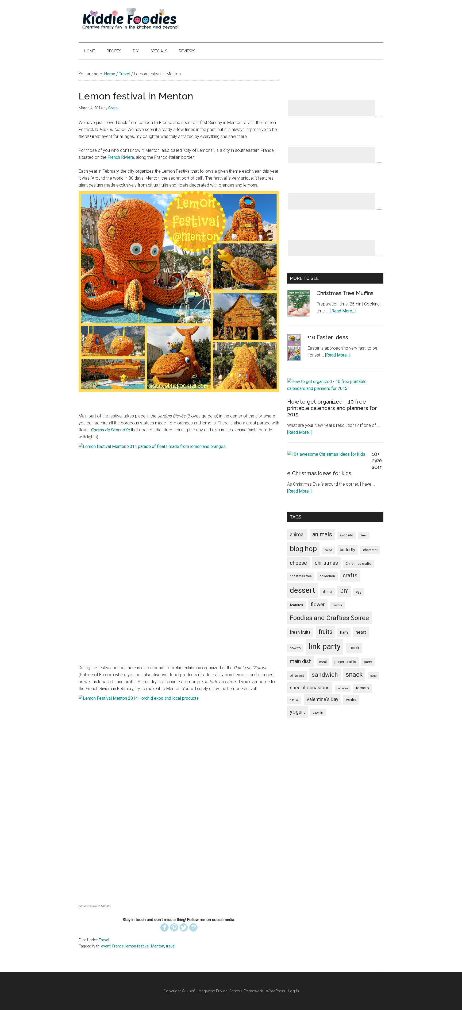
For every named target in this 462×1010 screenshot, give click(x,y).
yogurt (297, 712)
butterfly (347, 549)
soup (373, 676)
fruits (325, 631)
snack (354, 674)
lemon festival (137, 946)
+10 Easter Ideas (327, 337)
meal (323, 662)
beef (364, 535)
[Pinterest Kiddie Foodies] (174, 933)
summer (342, 688)
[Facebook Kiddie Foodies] (164, 933)
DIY (344, 591)
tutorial (294, 700)
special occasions (310, 687)
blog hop (303, 549)
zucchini (318, 712)
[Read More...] (343, 311)
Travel (104, 940)
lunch (353, 647)
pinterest (297, 676)
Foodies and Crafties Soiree (329, 618)
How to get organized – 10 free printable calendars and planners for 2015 (332, 408)
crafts (350, 575)
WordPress (275, 991)
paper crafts (345, 661)
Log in (293, 991)
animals (322, 534)
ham (344, 632)
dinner (327, 592)
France (118, 946)
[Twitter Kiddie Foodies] (183, 933)
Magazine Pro (210, 991)
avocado (346, 535)
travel (170, 946)
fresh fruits (300, 632)
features (296, 605)
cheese (298, 563)
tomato (362, 688)
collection (327, 576)
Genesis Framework (246, 991)
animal (297, 535)
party (368, 662)
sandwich (325, 674)
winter (351, 699)
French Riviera (120, 157)
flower (318, 604)
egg (358, 592)
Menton (157, 946)
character (370, 550)
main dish (300, 661)
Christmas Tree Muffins (345, 293)
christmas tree (301, 576)
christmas (326, 563)
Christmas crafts (358, 564)
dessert (302, 590)
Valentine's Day (322, 699)
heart (361, 632)
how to (295, 648)
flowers (337, 605)
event (106, 946)
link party (325, 646)
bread (328, 550)
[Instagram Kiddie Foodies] (193, 933)
